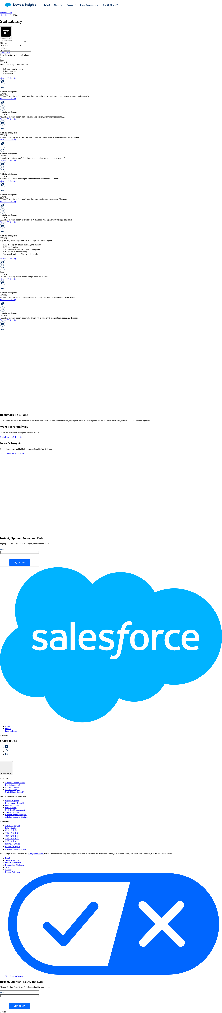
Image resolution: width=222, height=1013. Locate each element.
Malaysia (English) (12, 844)
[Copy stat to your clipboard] (19, 84)
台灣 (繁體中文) (12, 838)
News (7, 726)
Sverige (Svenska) (12, 812)
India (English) (11, 828)
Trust (7, 867)
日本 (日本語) (11, 830)
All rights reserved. (36, 854)
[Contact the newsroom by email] (6, 758)
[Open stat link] (19, 89)
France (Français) (12, 805)
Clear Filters (5, 53)
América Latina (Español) (15, 783)
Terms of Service (12, 860)
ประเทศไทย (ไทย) (13, 847)
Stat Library (5, 15)
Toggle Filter (5, 38)
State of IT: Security (8, 78)
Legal (7, 858)
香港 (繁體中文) (12, 836)
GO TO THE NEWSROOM (12, 453)
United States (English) (14, 792)
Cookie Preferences (13, 872)
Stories (8, 729)
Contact (8, 870)
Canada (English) (12, 787)
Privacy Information (13, 863)
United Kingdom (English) (16, 814)
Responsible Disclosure (14, 865)
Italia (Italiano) (11, 808)
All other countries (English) (16, 817)
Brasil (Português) (12, 785)
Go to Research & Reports (10, 437)
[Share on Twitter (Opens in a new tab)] (7, 752)
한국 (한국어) (11, 841)
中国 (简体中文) (12, 833)
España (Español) (12, 801)
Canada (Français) (12, 790)
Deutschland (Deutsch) (14, 803)
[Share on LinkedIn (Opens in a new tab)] (6, 747)
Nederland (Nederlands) (15, 810)
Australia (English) (12, 826)
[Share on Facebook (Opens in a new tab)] (6, 755)
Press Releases (11, 731)
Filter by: (3, 43)
